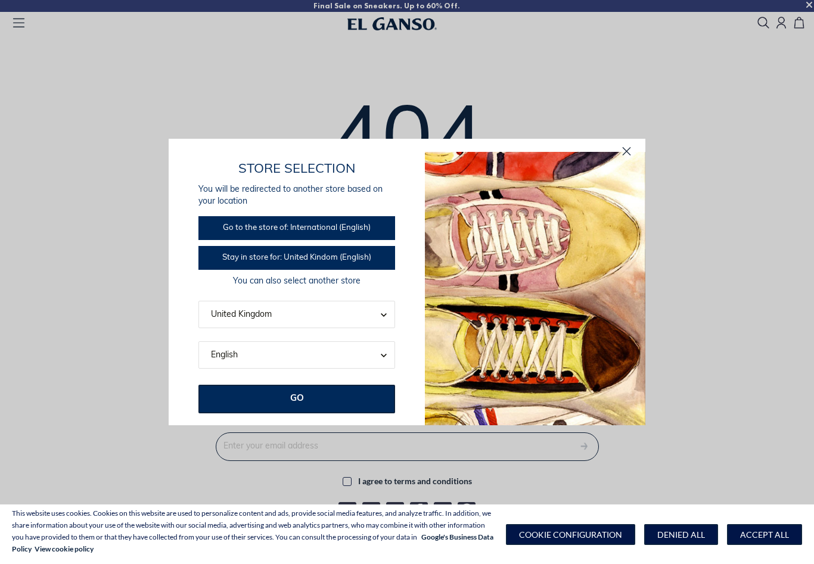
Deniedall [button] (681, 534)
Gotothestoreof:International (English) (297, 228)
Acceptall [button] (764, 534)
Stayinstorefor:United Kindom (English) (296, 257)
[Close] (626, 151)
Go (297, 398)
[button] (570, 534)
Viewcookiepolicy (64, 548)
